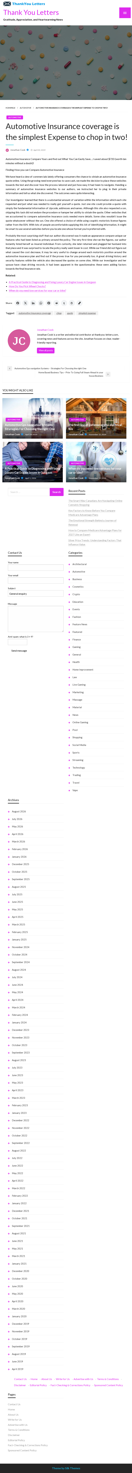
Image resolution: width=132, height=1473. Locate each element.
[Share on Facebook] (18, 303)
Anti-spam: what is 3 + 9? (20, 636)
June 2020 (17, 1286)
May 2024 (17, 992)
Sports (76, 752)
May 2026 (17, 826)
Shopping (77, 737)
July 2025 (17, 894)
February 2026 (20, 849)
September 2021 (21, 1225)
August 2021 (19, 1233)
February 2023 (20, 1105)
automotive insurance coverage (35, 313)
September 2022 (21, 1142)
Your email (13, 575)
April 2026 (17, 834)
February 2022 (20, 1195)
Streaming (77, 759)
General (76, 654)
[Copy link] (79, 303)
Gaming (76, 646)
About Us (46, 1378)
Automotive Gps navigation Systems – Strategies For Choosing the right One (30, 427)
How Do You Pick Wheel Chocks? (27, 286)
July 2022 (17, 1158)
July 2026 (17, 819)
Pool (75, 729)
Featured (77, 631)
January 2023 (19, 1112)
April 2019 (17, 1369)
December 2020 (20, 1271)
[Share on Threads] (72, 303)
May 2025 (17, 909)
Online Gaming (80, 722)
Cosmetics (78, 586)
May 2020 (17, 1293)
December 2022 (20, 1120)
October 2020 (19, 1278)
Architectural (79, 564)
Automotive (25, 108)
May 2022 (17, 1173)
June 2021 (17, 1240)
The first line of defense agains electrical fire (95, 427)
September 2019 (21, 1346)
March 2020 (18, 1308)
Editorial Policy (38, 1385)
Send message (19, 650)
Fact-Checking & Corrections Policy (70, 1385)
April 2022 (17, 1180)
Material (77, 707)
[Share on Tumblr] (64, 303)
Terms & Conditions (108, 1378)
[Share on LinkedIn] (33, 303)
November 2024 (20, 947)
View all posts (46, 350)
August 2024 (19, 969)
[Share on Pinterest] (49, 303)
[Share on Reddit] (56, 303)
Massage (77, 699)
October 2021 (19, 1218)
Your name (13, 562)
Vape (75, 790)
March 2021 (18, 1256)
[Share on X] (25, 303)
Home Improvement (82, 669)
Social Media (79, 744)
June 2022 (17, 1165)
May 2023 (17, 1082)
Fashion (76, 616)
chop (59, 313)
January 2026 (19, 856)
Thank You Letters (31, 12)
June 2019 (17, 1361)
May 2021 (17, 1248)
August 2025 (19, 886)
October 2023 (19, 1045)
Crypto (76, 594)
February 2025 (20, 932)
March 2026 (18, 841)
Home (34, 1378)
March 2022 (18, 1188)
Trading (76, 775)
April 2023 (17, 1090)
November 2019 (20, 1331)
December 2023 (20, 1029)
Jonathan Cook (18, 150)
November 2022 (20, 1127)
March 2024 (18, 1007)
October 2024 (19, 954)
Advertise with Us (83, 1378)
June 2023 (17, 1075)
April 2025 (17, 916)
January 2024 (19, 1022)
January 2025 (19, 939)
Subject (12, 588)
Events (76, 609)
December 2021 (20, 1210)
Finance (76, 639)
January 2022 (19, 1203)
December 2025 (20, 864)
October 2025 (19, 871)
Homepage (10, 108)
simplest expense (87, 313)
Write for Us (63, 1378)
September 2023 (21, 1052)
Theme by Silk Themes (66, 1468)
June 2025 (17, 901)
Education (77, 601)
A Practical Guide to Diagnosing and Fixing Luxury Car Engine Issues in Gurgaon (52, 282)
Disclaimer (20, 1385)
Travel (75, 782)
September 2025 (21, 879)
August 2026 (19, 811)
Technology (78, 767)
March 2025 (18, 924)
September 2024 (21, 962)
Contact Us (20, 1378)
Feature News (79, 624)
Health (76, 661)
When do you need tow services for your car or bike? (37, 290)
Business (77, 579)
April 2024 (17, 999)
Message (12, 603)
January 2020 (19, 1316)
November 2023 (20, 1037)
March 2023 (18, 1097)
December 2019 (20, 1323)
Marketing (78, 692)
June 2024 (17, 984)
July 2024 (17, 977)
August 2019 (19, 1354)
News (75, 714)
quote (70, 313)
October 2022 (19, 1135)
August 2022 (19, 1150)
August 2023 (19, 1060)
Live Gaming (79, 684)
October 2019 (19, 1338)
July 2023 (17, 1067)
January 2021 (19, 1263)
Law (74, 677)
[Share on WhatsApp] (41, 303)
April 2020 (17, 1301)
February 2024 (20, 1014)
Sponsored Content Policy (108, 1385)
